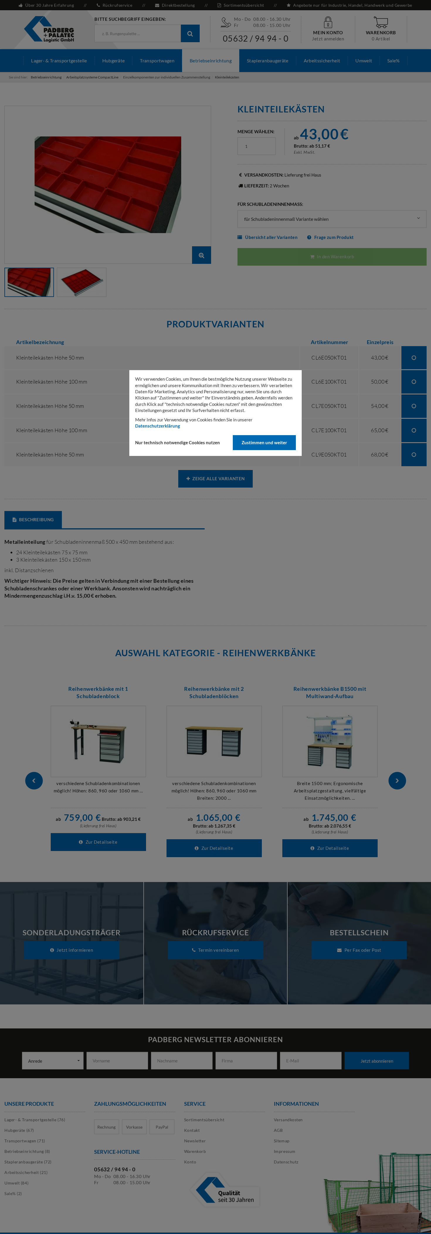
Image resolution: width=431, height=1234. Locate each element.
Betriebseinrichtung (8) (27, 1151)
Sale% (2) (13, 1193)
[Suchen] (190, 33)
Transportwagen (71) (24, 1140)
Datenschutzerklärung (157, 425)
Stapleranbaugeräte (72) (28, 1161)
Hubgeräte (113, 60)
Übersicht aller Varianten (271, 237)
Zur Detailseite (101, 842)
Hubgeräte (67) (19, 1130)
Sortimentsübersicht (244, 5)
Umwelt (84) (16, 1182)
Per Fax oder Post (362, 950)
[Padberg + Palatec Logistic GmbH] (49, 28)
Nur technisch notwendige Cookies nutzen (177, 442)
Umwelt (363, 60)
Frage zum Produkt (334, 237)
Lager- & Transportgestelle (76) (34, 1119)
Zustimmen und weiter (264, 442)
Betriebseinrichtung (211, 60)
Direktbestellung (178, 5)
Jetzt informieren (74, 950)
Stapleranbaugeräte (268, 60)
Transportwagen (157, 60)
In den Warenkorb (335, 256)
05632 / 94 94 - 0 (256, 38)
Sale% (393, 60)
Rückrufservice (117, 5)
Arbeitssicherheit (322, 60)
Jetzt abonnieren (377, 1061)
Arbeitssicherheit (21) (25, 1172)
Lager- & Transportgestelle (59, 60)
